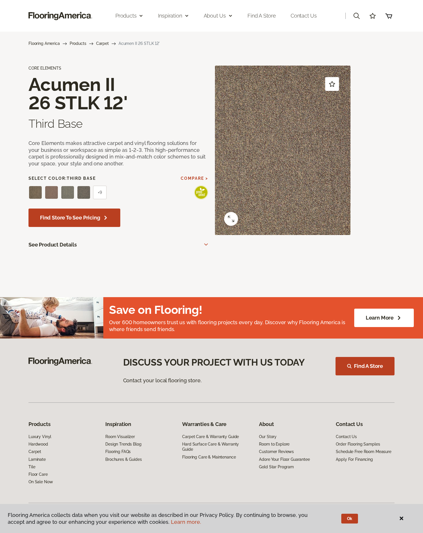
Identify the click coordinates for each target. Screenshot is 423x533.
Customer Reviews (276, 451)
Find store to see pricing (70, 218)
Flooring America (44, 43)
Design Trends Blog (123, 444)
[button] (356, 16)
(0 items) (388, 15)
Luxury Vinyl (39, 436)
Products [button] (126, 16)
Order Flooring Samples (358, 444)
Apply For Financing (354, 459)
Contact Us (304, 16)
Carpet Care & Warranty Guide (210, 436)
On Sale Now (40, 481)
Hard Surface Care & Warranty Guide (210, 447)
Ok (349, 518)
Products (78, 43)
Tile (31, 467)
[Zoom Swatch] (231, 219)
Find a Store (261, 16)
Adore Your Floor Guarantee (284, 459)
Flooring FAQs (118, 451)
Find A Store (368, 366)
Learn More (380, 318)
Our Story (268, 436)
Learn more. (186, 522)
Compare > (194, 178)
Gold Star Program (276, 467)
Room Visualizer (120, 436)
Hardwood (38, 444)
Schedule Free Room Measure (363, 451)
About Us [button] (215, 16)
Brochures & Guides (123, 459)
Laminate (37, 459)
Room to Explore (274, 444)
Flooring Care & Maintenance (209, 457)
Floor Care (38, 474)
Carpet (102, 43)
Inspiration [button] (170, 16)
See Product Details (52, 245)
